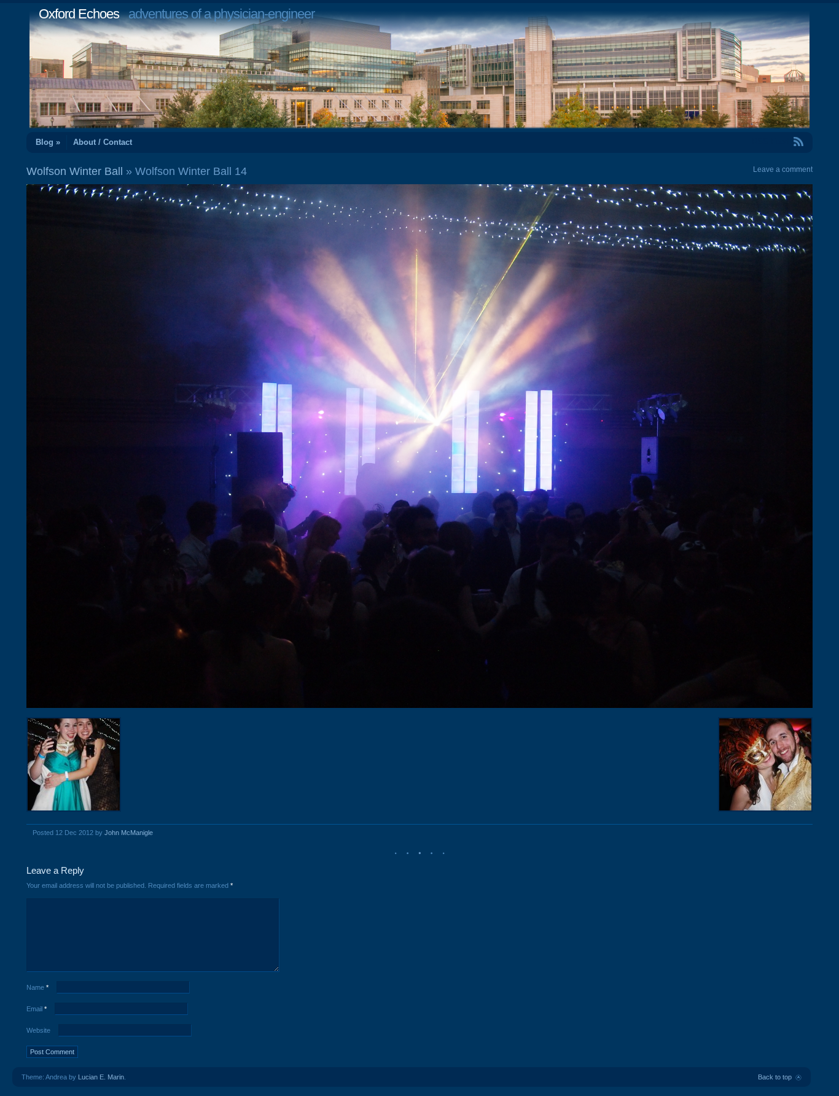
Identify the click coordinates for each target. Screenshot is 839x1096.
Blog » (48, 142)
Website (38, 1030)
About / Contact (102, 142)
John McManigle (128, 832)
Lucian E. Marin (101, 1077)
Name (37, 987)
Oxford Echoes (79, 13)
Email (36, 1008)
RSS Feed (770, 141)
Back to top (775, 1077)
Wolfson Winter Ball (74, 171)
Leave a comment (783, 169)
